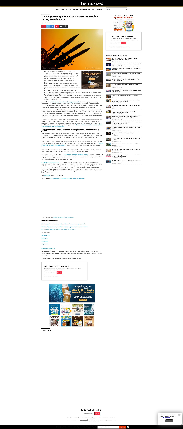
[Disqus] (72, 350)
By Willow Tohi (119, 61)
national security (93, 251)
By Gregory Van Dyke (120, 82)
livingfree (68, 9)
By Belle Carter (119, 87)
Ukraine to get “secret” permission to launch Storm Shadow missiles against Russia (63, 224)
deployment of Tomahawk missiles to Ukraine (76, 154)
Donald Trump (69, 251)
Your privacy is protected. (48, 276)
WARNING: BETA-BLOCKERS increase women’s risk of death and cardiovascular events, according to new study (126, 161)
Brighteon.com (45, 244)
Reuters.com (44, 238)
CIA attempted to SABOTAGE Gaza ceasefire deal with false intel (126, 64)
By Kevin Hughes (119, 65)
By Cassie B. (119, 76)
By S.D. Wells (119, 163)
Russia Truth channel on (63, 217)
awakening (99, 9)
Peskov (100, 251)
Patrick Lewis (52, 23)
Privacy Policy (91, 423)
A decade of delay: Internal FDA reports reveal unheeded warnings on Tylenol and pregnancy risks (125, 59)
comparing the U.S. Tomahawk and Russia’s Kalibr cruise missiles (67, 178)
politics (43, 253)
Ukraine (80, 253)
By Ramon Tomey (120, 124)
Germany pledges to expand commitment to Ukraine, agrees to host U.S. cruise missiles (64, 227)
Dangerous (62, 251)
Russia (52, 253)
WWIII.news (47, 175)
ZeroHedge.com (45, 235)
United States (86, 253)
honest (75, 251)
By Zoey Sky (118, 141)
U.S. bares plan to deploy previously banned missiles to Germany (58, 229)
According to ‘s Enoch (50, 162)
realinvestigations (85, 9)
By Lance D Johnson (119, 135)
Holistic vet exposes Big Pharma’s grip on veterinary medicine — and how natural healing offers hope (126, 100)
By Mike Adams (119, 119)
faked (62, 9)
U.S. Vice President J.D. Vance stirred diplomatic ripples (65, 102)
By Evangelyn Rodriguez (120, 157)
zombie (57, 9)
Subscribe (122, 427)
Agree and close (169, 420)
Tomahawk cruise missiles (67, 253)
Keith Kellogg (81, 251)
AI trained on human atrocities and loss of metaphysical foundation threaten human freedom (124, 111)
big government (54, 251)
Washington (94, 253)
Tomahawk (57, 253)
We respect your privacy (84, 420)
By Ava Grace (119, 108)
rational (75, 9)
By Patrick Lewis (119, 146)
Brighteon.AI (44, 241)
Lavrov (87, 251)
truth (93, 9)
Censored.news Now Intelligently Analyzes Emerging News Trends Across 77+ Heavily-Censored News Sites (125, 117)
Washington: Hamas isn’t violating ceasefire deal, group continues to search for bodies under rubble (126, 122)
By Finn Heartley (119, 113)
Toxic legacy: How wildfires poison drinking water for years (125, 95)
